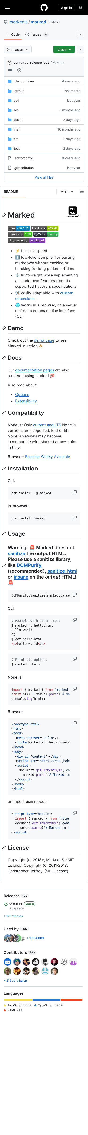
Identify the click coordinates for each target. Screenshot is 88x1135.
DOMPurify (29, 565)
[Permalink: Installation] (4, 468)
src (16, 139)
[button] (75, 492)
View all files (44, 177)
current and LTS (47, 424)
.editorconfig (23, 158)
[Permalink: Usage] (4, 533)
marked (38, 21)
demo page (44, 340)
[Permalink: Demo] (4, 328)
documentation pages (34, 370)
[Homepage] (44, 7)
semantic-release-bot (31, 62)
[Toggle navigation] (7, 7)
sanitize (16, 553)
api (16, 100)
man (17, 129)
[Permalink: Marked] (4, 215)
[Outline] (82, 191)
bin (16, 110)
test (17, 148)
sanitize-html (62, 571)
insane (21, 577)
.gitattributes (24, 168)
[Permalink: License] (4, 847)
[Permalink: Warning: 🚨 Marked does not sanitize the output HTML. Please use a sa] (4, 565)
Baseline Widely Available (47, 456)
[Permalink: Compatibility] (4, 412)
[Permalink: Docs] (4, 358)
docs (17, 120)
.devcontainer (24, 81)
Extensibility (26, 401)
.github (19, 91)
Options (22, 394)
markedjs (18, 21)
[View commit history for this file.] (19, 70)
